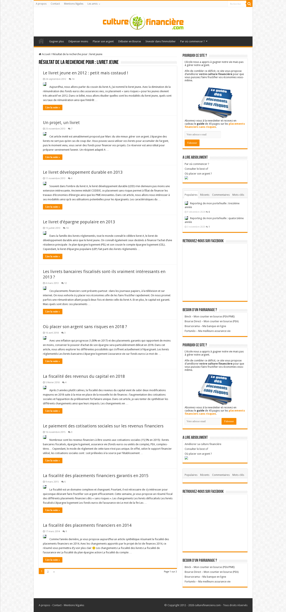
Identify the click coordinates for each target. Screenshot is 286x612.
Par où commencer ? (192, 41)
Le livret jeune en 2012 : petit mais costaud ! (85, 72)
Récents (204, 194)
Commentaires (221, 194)
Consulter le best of (196, 168)
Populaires (191, 194)
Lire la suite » (52, 107)
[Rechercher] (249, 4)
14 (73, 79)
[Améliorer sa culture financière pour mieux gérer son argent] (143, 21)
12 (65, 283)
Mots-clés (238, 194)
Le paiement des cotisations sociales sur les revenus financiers (103, 425)
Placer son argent (103, 41)
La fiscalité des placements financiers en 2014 (87, 525)
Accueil (41, 40)
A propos (41, 3)
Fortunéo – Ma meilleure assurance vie (208, 331)
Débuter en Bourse (129, 41)
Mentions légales (73, 3)
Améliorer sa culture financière (203, 444)
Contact (55, 3)
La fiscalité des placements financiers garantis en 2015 (95, 475)
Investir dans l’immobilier (161, 41)
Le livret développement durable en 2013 (82, 172)
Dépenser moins (78, 41)
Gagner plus (56, 41)
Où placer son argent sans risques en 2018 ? (85, 326)
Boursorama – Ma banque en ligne (205, 326)
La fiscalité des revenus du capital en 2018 (84, 376)
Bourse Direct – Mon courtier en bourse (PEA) (212, 321)
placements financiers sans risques (215, 125)
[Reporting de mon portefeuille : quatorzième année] (186, 218)
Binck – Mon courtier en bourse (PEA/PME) (210, 316)
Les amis (93, 3)
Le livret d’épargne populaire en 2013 (79, 221)
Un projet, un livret (61, 122)
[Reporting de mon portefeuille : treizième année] (186, 203)
